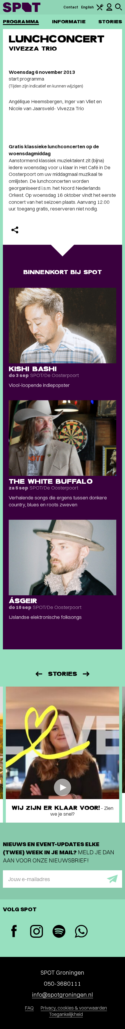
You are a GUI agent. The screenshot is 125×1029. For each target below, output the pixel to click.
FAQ (29, 1008)
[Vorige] (38, 673)
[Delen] (15, 230)
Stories (110, 22)
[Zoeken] (118, 9)
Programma (21, 22)
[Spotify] (59, 932)
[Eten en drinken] (100, 9)
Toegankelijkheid (66, 1014)
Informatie (68, 22)
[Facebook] (14, 931)
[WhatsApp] (81, 932)
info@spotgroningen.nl (62, 994)
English (87, 7)
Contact (70, 7)
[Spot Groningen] (21, 7)
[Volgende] (86, 673)
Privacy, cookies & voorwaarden (74, 1008)
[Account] (109, 9)
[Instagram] (36, 932)
